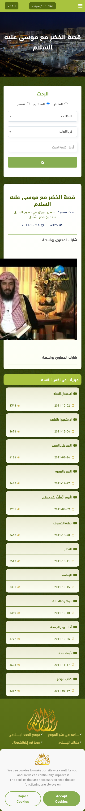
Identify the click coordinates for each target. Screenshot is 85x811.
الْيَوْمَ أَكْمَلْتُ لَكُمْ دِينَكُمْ (57, 496)
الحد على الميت (62, 445)
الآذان (68, 548)
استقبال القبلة (62, 393)
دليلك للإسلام (69, 742)
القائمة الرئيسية (43, 5)
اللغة (12, 5)
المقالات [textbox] (66, 115)
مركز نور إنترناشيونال (26, 742)
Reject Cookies (23, 798)
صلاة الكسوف (62, 522)
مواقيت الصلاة (62, 600)
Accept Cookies (61, 798)
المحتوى (39, 103)
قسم (21, 103)
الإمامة (67, 574)
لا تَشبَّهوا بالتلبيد (61, 419)
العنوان (58, 103)
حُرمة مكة (65, 652)
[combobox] (42, 116)
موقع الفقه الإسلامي (24, 734)
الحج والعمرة (63, 471)
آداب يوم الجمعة (61, 626)
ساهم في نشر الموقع (63, 734)
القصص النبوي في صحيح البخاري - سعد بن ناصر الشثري (34, 214)
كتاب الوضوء (63, 678)
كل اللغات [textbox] (66, 131)
